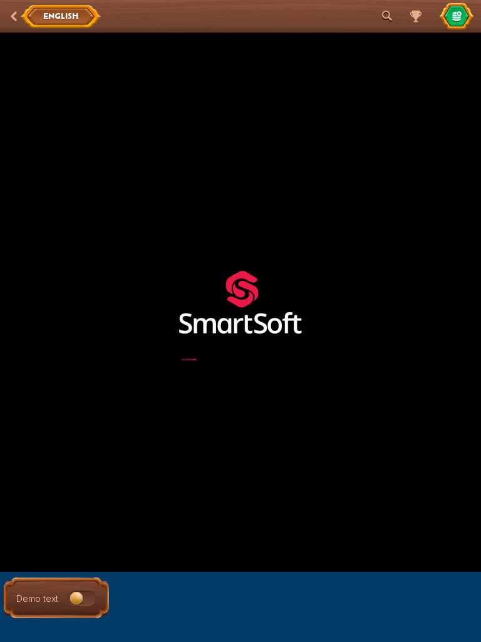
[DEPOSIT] (456, 16)
